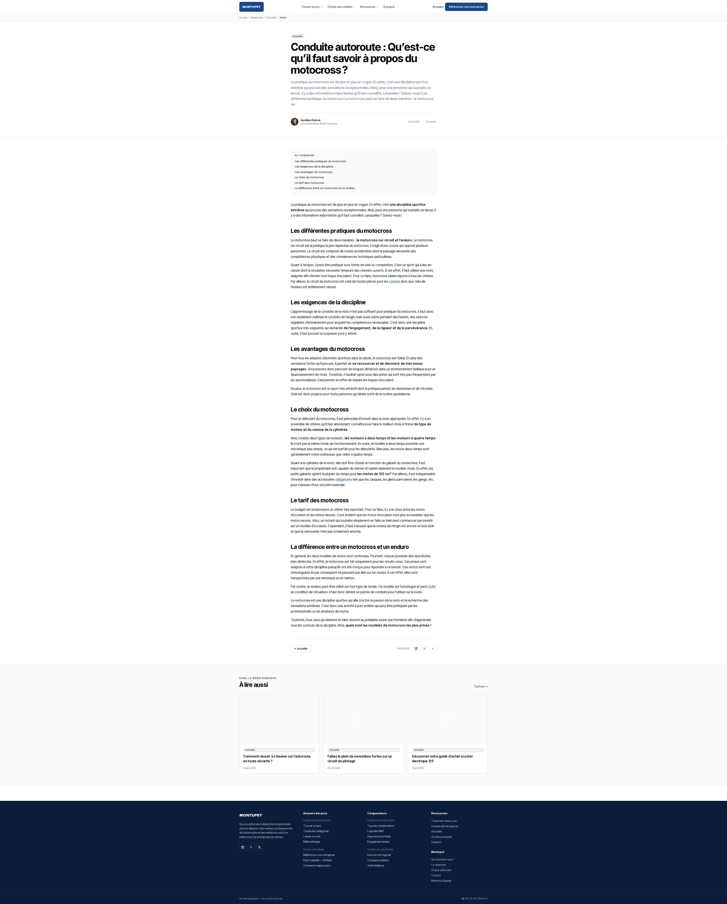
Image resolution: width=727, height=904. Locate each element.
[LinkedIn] (242, 847)
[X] (251, 847)
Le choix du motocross (309, 177)
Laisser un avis (311, 836)
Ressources (367, 6)
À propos (389, 6)
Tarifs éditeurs (375, 865)
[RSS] (259, 847)
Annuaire (438, 6)
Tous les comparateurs (380, 825)
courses (394, 281)
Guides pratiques (441, 836)
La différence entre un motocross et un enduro (325, 188)
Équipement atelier (378, 841)
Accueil (243, 17)
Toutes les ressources (444, 820)
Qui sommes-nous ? (442, 859)
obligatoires (343, 479)
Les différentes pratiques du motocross (320, 161)
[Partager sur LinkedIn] (416, 648)
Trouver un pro (310, 6)
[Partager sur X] (424, 648)
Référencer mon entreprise (466, 6)
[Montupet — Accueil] (251, 7)
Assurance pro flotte (379, 836)
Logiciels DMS (375, 831)
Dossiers (436, 842)
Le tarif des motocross (309, 183)
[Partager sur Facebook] (432, 648)
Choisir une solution (340, 6)
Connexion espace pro (316, 865)
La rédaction (438, 864)
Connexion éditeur (378, 860)
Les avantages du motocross (313, 172)
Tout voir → (481, 686)
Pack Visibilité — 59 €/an (317, 860)
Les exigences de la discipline (314, 166)
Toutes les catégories (315, 831)
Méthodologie (311, 841)
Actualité (271, 17)
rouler (432, 586)
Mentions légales (441, 880)
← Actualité (301, 648)
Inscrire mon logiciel (379, 854)
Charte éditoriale (441, 870)
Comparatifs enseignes (444, 826)
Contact (436, 875)
